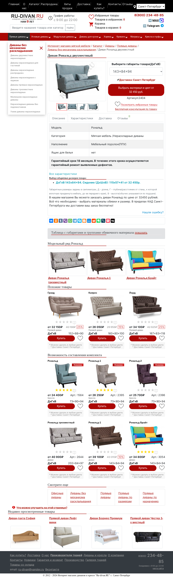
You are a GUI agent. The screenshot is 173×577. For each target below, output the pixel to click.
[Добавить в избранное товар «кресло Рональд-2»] (162, 406)
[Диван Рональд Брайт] (146, 262)
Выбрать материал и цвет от (136, 89)
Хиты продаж (67, 6)
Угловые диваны (39, 36)
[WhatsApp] (70, 221)
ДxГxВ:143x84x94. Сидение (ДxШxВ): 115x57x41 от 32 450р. (98, 182)
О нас (24, 6)
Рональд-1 (95, 360)
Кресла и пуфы (153, 36)
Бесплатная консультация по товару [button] (136, 109)
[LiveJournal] (103, 221)
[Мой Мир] (89, 221)
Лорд (132, 292)
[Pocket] (108, 221)
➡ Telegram (151, 25)
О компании (116, 555)
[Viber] (65, 221)
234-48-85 (149, 15)
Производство (74, 560)
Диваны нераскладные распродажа (22, 71)
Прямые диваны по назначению (151, 497)
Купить (61, 338)
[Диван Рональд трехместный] (67, 262)
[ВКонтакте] (51, 221)
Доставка (83, 4)
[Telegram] (75, 221)
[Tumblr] (61, 221)
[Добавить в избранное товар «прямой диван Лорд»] (162, 338)
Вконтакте (52, 569)
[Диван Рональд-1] (106, 262)
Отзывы (127, 4)
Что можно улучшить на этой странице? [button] (41, 507)
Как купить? (99, 6)
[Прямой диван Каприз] (106, 307)
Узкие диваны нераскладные (25, 111)
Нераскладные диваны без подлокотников (24, 105)
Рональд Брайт (138, 422)
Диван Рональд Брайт (141, 278)
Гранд (51, 292)
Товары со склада (22, 564)
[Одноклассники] (56, 221)
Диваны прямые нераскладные (26, 85)
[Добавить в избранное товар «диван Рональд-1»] (121, 468)
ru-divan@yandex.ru (31, 569)
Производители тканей (66, 555)
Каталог (34, 4)
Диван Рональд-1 (99, 278)
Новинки (30, 560)
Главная (14, 4)
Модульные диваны (64, 36)
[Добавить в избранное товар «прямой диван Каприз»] (121, 338)
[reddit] (94, 221)
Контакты (114, 4)
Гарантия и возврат (50, 560)
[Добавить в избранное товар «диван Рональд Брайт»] (162, 468)
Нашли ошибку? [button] (153, 212)
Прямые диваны (17, 36)
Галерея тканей (95, 560)
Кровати (121, 36)
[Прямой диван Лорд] (147, 307)
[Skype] (80, 221)
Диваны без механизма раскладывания (80, 497)
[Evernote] (98, 221)
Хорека (107, 36)
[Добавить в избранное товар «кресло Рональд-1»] (121, 406)
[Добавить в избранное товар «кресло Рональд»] (80, 406)
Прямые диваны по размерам (125, 497)
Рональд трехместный (61, 422)
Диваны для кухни (88, 36)
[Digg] (113, 221)
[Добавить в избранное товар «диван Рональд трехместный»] (80, 468)
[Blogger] (84, 221)
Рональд (53, 360)
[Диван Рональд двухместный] (77, 81)
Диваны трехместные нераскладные (21, 91)
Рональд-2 (135, 360)
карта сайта (158, 568)
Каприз (93, 292)
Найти (70, 27)
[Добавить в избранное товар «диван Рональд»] (118, 104)
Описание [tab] (58, 118)
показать (141, 232)
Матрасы (135, 36)
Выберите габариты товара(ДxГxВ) (136, 64)
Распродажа (49, 4)
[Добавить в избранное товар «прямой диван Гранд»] (80, 338)
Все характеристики (63, 174)
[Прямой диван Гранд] (65, 307)
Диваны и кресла (95, 555)
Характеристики (82, 118)
